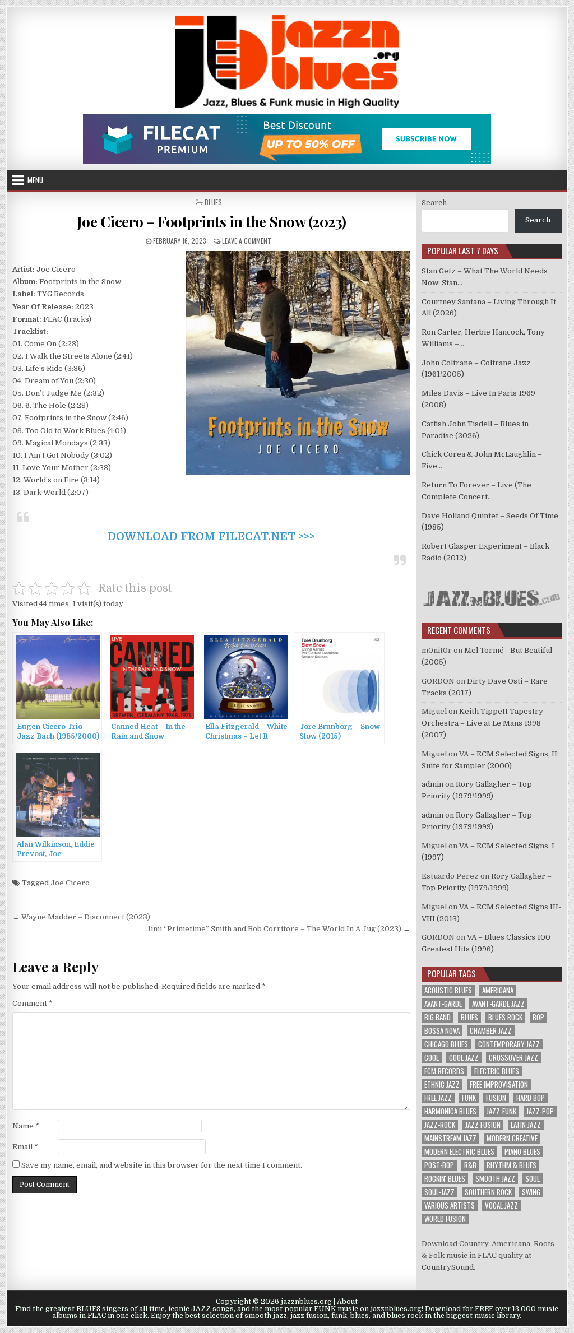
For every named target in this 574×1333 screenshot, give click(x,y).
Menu (35, 179)
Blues (213, 202)
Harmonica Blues (450, 1111)
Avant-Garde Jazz (498, 1003)
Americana (497, 990)
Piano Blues (522, 1151)
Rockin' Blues (444, 1178)
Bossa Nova (442, 1030)
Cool (431, 1057)
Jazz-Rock (439, 1125)
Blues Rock (505, 1017)
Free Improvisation (499, 1084)
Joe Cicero (70, 883)
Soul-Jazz (439, 1192)
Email (25, 1146)
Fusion (496, 1098)
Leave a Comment (246, 240)
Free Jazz (438, 1098)
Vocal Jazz (501, 1205)
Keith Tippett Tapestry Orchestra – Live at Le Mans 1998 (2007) (482, 723)
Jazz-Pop (540, 1111)
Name (25, 1126)
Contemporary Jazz (509, 1044)
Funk (469, 1098)
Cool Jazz (464, 1057)
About (347, 1302)
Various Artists (449, 1205)
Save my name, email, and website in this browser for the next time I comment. (161, 1165)
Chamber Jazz (491, 1030)
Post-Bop (439, 1165)
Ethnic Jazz (442, 1084)
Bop (538, 1017)
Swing (531, 1192)
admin (432, 784)
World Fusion (445, 1219)
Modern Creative (512, 1138)
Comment (32, 1003)
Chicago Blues (446, 1044)
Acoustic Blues (448, 990)
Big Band (437, 1017)
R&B (470, 1165)
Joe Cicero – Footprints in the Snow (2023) (211, 221)
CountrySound (448, 1267)
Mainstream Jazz (450, 1138)
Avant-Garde (443, 1003)
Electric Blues (496, 1071)
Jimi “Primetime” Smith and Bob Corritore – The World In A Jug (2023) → (278, 929)
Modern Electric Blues (459, 1151)
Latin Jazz (526, 1125)
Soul (532, 1178)
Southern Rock (488, 1192)
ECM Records (444, 1071)
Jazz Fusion (483, 1125)
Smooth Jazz (495, 1178)
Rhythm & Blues (511, 1165)
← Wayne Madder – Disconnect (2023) (81, 917)
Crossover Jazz (513, 1057)
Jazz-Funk (501, 1111)
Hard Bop (530, 1098)
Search (434, 202)
